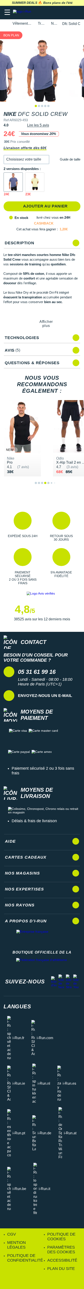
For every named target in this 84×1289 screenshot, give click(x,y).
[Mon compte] (67, 12)
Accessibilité (62, 1260)
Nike (54, 23)
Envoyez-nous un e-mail (45, 695)
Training (42, 23)
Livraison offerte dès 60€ (25, 148)
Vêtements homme (23, 23)
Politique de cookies (61, 1236)
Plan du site (61, 1268)
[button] (27, 159)
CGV (11, 1234)
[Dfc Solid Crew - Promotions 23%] (34, 182)
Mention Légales (16, 1244)
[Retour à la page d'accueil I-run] (23, 12)
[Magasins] (58, 12)
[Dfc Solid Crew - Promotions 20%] (13, 182)
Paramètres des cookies (61, 1249)
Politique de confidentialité (25, 1258)
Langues (17, 1006)
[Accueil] (4, 24)
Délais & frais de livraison (34, 821)
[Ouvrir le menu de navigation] (7, 12)
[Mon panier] (76, 12)
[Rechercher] (50, 12)
